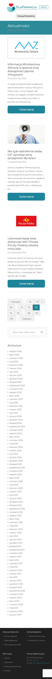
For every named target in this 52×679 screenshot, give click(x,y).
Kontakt (7, 671)
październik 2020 (17, 591)
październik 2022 (17, 509)
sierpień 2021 (15, 556)
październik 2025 (17, 385)
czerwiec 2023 (16, 481)
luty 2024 (13, 454)
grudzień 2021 (16, 543)
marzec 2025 (15, 409)
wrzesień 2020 (16, 594)
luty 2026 (13, 372)
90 (36, 313)
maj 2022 (13, 526)
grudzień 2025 (16, 379)
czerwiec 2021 (16, 563)
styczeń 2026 (15, 375)
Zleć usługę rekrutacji (12, 645)
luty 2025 (13, 413)
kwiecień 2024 (16, 447)
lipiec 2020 (14, 601)
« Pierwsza (15, 302)
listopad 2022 (15, 505)
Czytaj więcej (26, 109)
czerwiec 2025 (16, 399)
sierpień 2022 (15, 515)
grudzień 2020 (16, 584)
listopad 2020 (15, 587)
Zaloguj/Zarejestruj (26, 16)
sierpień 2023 (15, 474)
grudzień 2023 (16, 461)
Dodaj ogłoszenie (10, 640)
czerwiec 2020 (16, 604)
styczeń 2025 (15, 416)
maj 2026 (13, 361)
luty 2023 (13, 495)
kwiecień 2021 (15, 570)
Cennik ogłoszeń (10, 636)
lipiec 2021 (14, 560)
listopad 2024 (15, 423)
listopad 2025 (15, 382)
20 (37, 302)
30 (11, 307)
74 (11, 313)
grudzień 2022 (16, 502)
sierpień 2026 (15, 351)
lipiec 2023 (14, 478)
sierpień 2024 (15, 433)
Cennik (7, 658)
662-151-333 (33, 660)
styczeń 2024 (15, 457)
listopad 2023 (15, 464)
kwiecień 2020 (16, 611)
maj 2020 (13, 608)
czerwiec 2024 (16, 440)
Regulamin (8, 662)
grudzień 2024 (16, 420)
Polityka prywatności (12, 666)
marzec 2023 (15, 491)
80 (29, 313)
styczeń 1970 (15, 615)
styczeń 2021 (15, 580)
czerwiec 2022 (16, 522)
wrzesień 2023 (16, 471)
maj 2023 (13, 485)
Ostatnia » (27, 319)
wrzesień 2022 (16, 512)
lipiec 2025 (14, 396)
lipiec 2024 (14, 437)
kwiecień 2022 (16, 529)
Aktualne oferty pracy (37, 636)
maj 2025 (13, 402)
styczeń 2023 (15, 498)
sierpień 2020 (15, 597)
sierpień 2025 (15, 392)
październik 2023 (17, 467)
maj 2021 (13, 567)
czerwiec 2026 (16, 358)
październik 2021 (17, 550)
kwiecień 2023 (16, 488)
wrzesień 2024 (16, 430)
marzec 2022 (15, 532)
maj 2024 (13, 444)
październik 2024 (17, 426)
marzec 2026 (15, 368)
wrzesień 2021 (16, 553)
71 (22, 307)
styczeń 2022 (15, 539)
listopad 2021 (15, 546)
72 (29, 307)
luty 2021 (13, 577)
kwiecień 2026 (16, 365)
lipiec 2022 (14, 519)
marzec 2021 (15, 574)
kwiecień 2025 (16, 406)
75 (18, 313)
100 (11, 319)
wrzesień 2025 (16, 389)
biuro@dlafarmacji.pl (41, 663)
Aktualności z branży (37, 640)
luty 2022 (13, 536)
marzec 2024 (15, 450)
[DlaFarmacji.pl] (22, 7)
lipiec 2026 (14, 355)
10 (30, 302)
